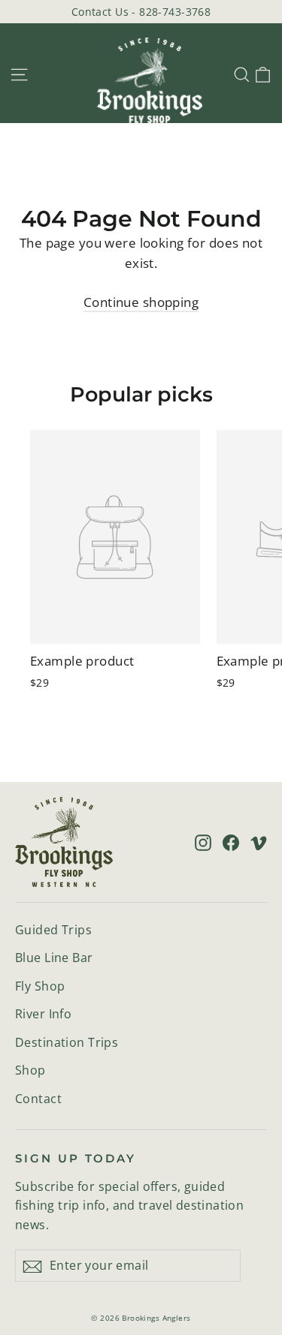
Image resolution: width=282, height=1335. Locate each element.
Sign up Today (75, 1158)
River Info (43, 1014)
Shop (30, 1070)
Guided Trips (53, 930)
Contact (38, 1098)
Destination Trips (66, 1042)
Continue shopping (141, 302)
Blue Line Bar (54, 957)
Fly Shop (40, 986)
